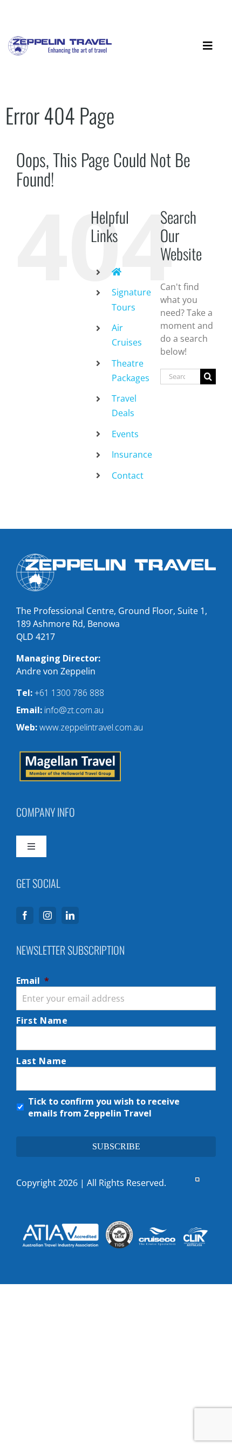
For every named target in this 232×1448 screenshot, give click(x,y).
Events (125, 434)
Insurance (132, 454)
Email (32, 981)
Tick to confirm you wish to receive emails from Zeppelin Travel (104, 1107)
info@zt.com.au (74, 710)
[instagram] (47, 915)
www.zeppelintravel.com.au (91, 727)
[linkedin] (70, 915)
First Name (42, 1020)
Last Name (41, 1061)
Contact (128, 475)
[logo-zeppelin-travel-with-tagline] (60, 40)
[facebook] (24, 915)
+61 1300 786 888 (69, 693)
